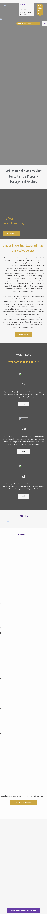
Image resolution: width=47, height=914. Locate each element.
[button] (8, 521)
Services (23, 9)
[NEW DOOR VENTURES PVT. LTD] (9, 9)
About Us (24, 7)
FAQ (29, 12)
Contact (23, 15)
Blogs (22, 12)
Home (22, 4)
